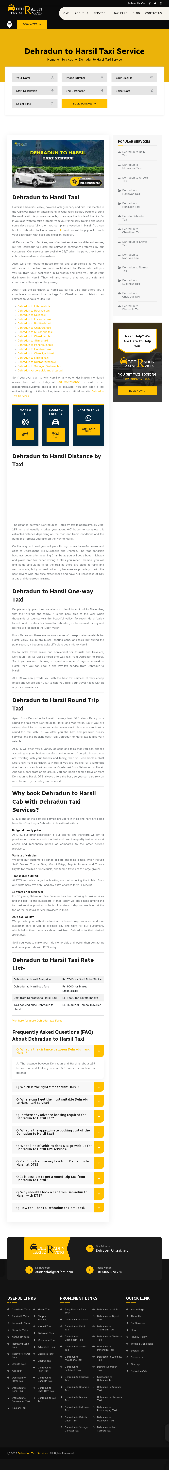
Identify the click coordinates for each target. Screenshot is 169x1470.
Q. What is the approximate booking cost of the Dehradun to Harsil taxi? (53, 1132)
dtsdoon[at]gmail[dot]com (54, 1272)
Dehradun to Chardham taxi (34, 336)
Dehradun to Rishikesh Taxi (131, 205)
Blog (136, 13)
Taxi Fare (120, 13)
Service (99, 13)
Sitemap (135, 1364)
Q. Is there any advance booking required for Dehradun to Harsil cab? (51, 1116)
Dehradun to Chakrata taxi (34, 327)
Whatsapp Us (88, 429)
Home (65, 13)
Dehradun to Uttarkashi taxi (34, 306)
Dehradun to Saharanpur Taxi (21, 1399)
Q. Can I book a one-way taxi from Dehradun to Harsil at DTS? (52, 1163)
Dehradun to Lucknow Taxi (131, 282)
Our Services (138, 1323)
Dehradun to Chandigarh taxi (35, 353)
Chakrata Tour (45, 1353)
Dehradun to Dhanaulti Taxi (131, 307)
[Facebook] (150, 3)
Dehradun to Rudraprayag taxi (36, 362)
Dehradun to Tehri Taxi (19, 1389)
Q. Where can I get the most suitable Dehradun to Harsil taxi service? (53, 1101)
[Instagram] (161, 3)
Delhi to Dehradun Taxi (133, 217)
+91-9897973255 (137, 379)
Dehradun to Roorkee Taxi (130, 256)
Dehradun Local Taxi (108, 1309)
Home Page (137, 1309)
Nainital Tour (44, 1326)
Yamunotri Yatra (21, 1336)
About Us (81, 13)
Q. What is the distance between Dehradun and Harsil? (53, 1051)
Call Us (25, 433)
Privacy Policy (139, 1336)
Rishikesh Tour (46, 1333)
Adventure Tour (46, 1347)
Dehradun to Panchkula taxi (35, 344)
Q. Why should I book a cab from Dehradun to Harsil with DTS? (51, 1193)
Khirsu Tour (44, 1309)
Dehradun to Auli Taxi (47, 1399)
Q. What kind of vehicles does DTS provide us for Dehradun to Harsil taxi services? (54, 1147)
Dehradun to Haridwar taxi (34, 349)
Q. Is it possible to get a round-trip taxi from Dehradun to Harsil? (50, 1178)
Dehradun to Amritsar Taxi (109, 1388)
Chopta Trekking (42, 1318)
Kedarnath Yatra (21, 1323)
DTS (60, 230)
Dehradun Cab (139, 1371)
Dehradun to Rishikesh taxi (34, 323)
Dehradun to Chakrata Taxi (131, 294)
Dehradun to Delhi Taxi (133, 153)
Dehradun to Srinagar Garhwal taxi (39, 366)
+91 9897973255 (68, 382)
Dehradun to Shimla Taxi (134, 243)
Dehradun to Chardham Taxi (131, 230)
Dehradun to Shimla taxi (32, 340)
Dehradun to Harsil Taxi (19, 1379)
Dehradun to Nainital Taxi (135, 269)
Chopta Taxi (44, 1360)
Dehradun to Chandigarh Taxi (74, 1338)
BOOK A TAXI (30, 24)
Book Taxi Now (83, 103)
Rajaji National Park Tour (75, 1311)
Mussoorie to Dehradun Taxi (105, 1378)
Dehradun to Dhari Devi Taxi (46, 1389)
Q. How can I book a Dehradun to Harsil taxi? (50, 1208)
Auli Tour (17, 1370)
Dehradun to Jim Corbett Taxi (106, 1429)
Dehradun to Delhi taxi (31, 314)
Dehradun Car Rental (76, 1319)
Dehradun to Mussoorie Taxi (131, 166)
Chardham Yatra (21, 1309)
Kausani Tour (19, 1407)
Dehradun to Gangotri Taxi (45, 1379)
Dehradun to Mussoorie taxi (34, 332)
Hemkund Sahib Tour (21, 1345)
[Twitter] (155, 3)
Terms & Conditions (142, 1343)
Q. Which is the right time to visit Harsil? (47, 1087)
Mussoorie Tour (46, 1340)
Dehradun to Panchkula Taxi (105, 1348)
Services (67, 59)
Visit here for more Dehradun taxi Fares (37, 1020)
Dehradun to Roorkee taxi (33, 310)
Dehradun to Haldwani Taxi (77, 1409)
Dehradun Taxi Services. (33, 1453)
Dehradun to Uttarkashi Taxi (105, 1419)
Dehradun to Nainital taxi (33, 357)
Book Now (55, 433)
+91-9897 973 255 (109, 1272)
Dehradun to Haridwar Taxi (131, 192)
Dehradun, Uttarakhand (112, 1250)
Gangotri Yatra (20, 1330)
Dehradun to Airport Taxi (135, 179)
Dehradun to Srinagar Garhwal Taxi (76, 1429)
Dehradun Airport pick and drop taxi (40, 370)
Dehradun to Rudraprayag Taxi (107, 1409)
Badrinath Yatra (20, 1316)
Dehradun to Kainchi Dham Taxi (76, 1419)
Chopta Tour (19, 1363)
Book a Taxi (137, 1350)
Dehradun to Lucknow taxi (34, 319)
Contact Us (153, 13)
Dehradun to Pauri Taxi (44, 1369)
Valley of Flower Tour (21, 1355)
